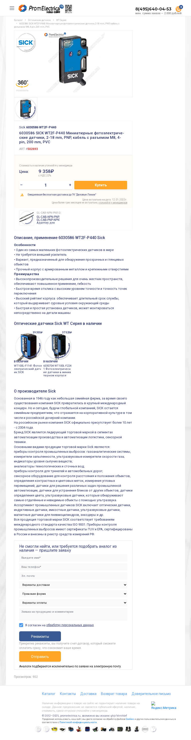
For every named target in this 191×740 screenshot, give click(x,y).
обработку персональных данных (70, 625)
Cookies (130, 719)
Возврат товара (114, 694)
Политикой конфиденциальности (78, 722)
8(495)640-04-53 (153, 9)
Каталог (48, 694)
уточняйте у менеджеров (112, 202)
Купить (101, 185)
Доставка (88, 694)
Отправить (40, 657)
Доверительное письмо (151, 694)
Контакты (68, 694)
